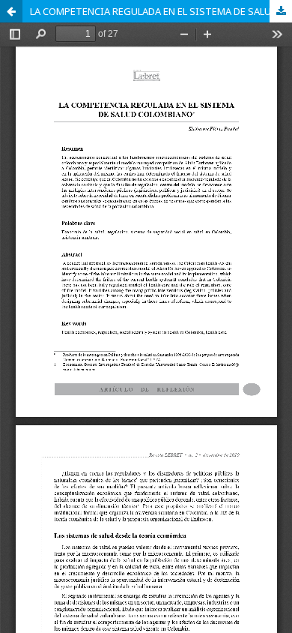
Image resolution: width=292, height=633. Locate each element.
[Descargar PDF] (281, 11)
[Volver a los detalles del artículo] (11, 11)
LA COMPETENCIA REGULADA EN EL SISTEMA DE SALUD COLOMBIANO (161, 11)
